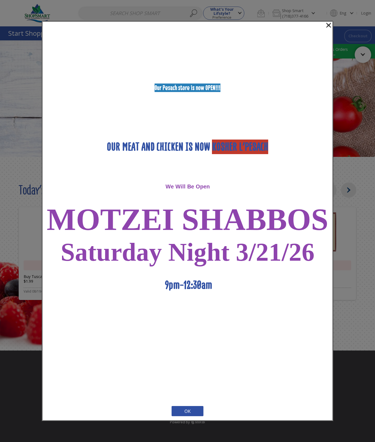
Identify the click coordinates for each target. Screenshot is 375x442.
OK (187, 411)
